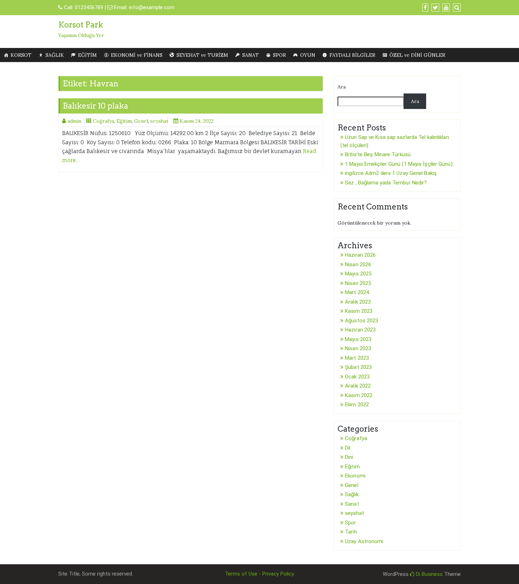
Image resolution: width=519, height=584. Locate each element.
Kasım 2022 (358, 395)
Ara (342, 87)
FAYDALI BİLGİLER (352, 55)
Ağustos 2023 (361, 320)
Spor (350, 522)
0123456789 (89, 7)
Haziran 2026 (360, 255)
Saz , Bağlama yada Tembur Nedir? (386, 183)
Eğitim (124, 121)
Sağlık (352, 494)
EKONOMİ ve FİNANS (136, 55)
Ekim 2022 (357, 404)
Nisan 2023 (358, 348)
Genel (141, 121)
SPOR (279, 55)
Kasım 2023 (358, 311)
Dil (347, 448)
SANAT (250, 55)
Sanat (352, 504)
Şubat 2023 (358, 367)
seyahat (159, 121)
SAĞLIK (55, 55)
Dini (349, 457)
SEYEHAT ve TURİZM (202, 55)
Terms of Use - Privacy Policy (259, 574)
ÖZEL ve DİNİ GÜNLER (417, 55)
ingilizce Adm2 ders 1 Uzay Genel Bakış (391, 173)
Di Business (428, 574)
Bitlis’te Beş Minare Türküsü (378, 154)
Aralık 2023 (358, 302)
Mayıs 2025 (358, 273)
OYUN (307, 55)
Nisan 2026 (358, 264)
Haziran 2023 (360, 330)
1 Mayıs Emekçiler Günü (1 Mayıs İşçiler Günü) (399, 164)
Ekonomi (355, 476)
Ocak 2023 (357, 376)
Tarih (351, 532)
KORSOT (21, 55)
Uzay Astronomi (364, 541)
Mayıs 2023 (358, 339)
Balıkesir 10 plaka (95, 105)
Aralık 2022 (358, 386)
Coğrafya (103, 121)
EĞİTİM (87, 55)
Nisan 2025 (358, 283)
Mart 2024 (357, 292)
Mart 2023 (357, 358)
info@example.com (151, 7)
